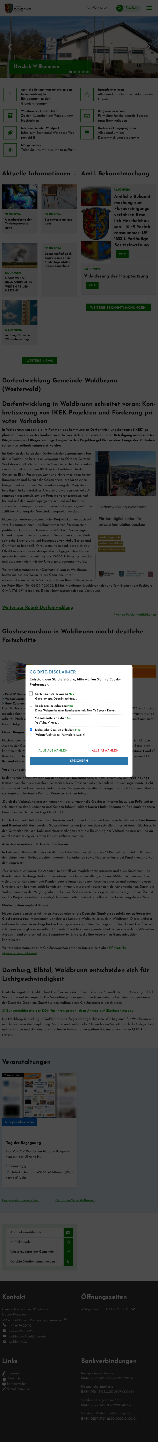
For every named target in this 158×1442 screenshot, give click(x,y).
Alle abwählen (105, 750)
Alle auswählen (52, 750)
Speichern (79, 761)
